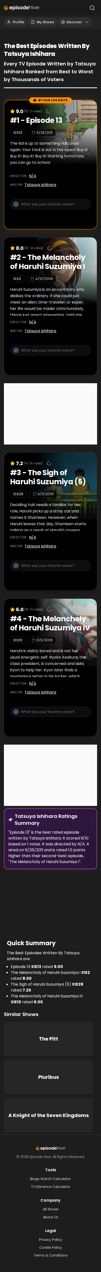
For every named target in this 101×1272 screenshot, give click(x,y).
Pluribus (48, 1077)
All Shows (50, 1209)
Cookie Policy (50, 1247)
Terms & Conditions (51, 1255)
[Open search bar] (92, 8)
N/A (32, 176)
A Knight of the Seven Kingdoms (48, 1115)
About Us (50, 1217)
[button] (50, 207)
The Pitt (48, 1038)
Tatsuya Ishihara (40, 185)
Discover (74, 22)
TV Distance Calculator (50, 1186)
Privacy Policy (50, 1239)
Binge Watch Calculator (50, 1178)
